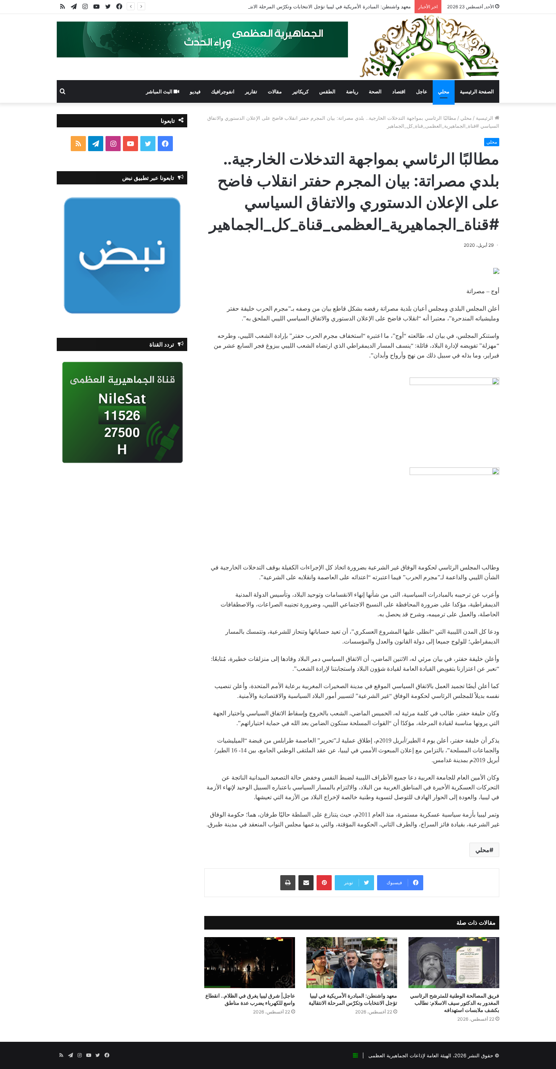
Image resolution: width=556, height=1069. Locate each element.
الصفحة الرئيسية (477, 91)
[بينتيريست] (324, 882)
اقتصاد (398, 91)
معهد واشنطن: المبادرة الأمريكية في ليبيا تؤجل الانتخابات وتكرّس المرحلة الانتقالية (326, 6)
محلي (443, 91)
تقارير (251, 91)
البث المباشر (160, 91)
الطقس (327, 91)
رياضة (352, 91)
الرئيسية (485, 118)
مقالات (275, 91)
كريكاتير (300, 91)
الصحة (375, 91)
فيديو (195, 91)
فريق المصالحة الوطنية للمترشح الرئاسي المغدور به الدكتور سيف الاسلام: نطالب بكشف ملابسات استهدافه (454, 1002)
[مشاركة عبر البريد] (306, 882)
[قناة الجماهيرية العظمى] (429, 47)
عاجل (421, 91)
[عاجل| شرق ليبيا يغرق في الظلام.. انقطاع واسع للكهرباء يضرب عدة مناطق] (249, 962)
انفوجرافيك (223, 91)
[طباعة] (287, 882)
